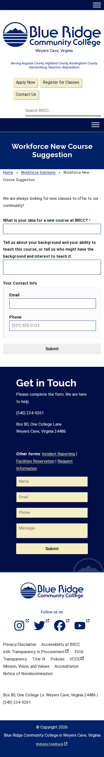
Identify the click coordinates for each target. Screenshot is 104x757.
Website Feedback (51, 744)
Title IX (38, 659)
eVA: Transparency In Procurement (36, 651)
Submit (52, 348)
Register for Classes (61, 82)
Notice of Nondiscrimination (28, 673)
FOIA (78, 651)
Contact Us (26, 94)
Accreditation (67, 666)
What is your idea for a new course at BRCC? (47, 220)
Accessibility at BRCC (60, 644)
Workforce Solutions (38, 172)
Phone (15, 317)
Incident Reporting (58, 454)
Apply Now (25, 82)
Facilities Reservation (35, 461)
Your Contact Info (20, 283)
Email (14, 295)
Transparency (15, 659)
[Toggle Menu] (96, 5)
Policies (57, 659)
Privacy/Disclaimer (19, 644)
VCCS (77, 659)
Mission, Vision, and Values (26, 666)
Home (8, 172)
